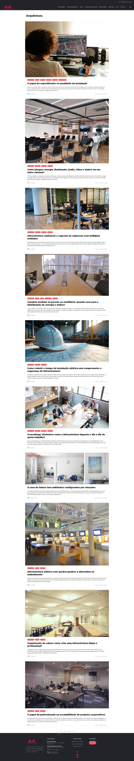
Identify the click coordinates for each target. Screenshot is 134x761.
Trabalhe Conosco (77, 746)
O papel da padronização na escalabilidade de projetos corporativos (66, 714)
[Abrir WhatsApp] (130, 757)
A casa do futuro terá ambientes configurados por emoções (61, 487)
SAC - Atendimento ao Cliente (125, 2)
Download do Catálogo (77, 741)
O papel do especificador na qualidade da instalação (57, 83)
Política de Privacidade (77, 744)
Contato (93, 743)
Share (97, 94)
